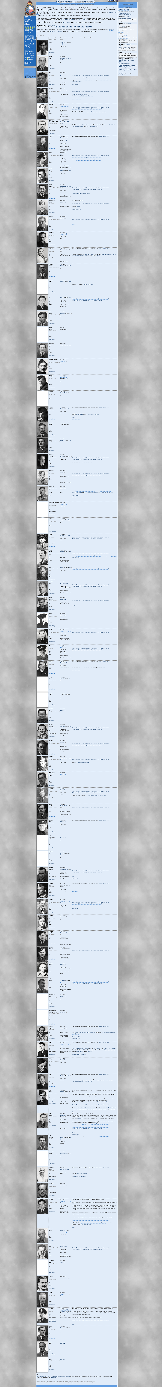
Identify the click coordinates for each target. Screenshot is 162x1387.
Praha (61, 710)
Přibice (61, 297)
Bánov (61, 154)
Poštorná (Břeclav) (64, 345)
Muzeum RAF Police (123, 9)
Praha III (62, 218)
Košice (61, 361)
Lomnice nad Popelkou (65, 932)
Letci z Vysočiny (28, 32)
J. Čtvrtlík (97, 1123)
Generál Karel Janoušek (107, 492)
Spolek (26, 18)
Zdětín (61, 948)
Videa (26, 23)
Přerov (61, 488)
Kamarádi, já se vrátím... (90, 1107)
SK (64, 90)
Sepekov (62, 853)
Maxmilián (123, 37)
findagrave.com (75, 1134)
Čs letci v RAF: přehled (30, 27)
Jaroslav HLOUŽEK (29, 51)
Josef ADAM (27, 45)
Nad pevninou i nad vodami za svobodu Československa (88, 159)
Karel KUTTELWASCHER (29, 53)
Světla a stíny (80, 413)
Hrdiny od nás (66, 22)
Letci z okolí (27, 31)
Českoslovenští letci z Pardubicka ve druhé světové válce (93, 1222)
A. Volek (88, 1101)
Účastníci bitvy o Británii (30, 39)
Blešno (61, 249)
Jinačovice (62, 726)
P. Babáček (106, 1123)
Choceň (62, 1185)
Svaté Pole (62, 980)
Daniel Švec (121, 60)
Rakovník (62, 233)
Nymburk (62, 662)
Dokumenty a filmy (29, 59)
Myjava (61, 90)
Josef (121, 26)
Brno (61, 789)
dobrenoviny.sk (79, 98)
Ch (68, 27)
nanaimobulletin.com (76, 209)
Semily (61, 472)
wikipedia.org (75, 193)
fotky (79, 1036)
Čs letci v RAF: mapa (29, 28)
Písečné (62, 1091)
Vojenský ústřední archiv (64, 1376)
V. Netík (84, 1123)
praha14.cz (83, 1054)
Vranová (62, 1293)
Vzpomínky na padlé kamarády (82, 1048)
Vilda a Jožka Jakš (88, 80)
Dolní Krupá (63, 1115)
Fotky (73, 876)
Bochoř (61, 440)
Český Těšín (63, 583)
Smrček (62, 265)
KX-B (133, 66)
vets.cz (110, 1217)
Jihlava (61, 615)
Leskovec (62, 1327)
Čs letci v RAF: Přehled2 (67, 19)
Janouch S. (74, 413)
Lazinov (62, 456)
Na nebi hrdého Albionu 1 (93, 414)
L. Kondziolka (106, 1101)
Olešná (61, 631)
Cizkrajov (62, 519)
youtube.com (81, 193)
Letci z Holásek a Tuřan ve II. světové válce (96, 111)
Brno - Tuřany (63, 105)
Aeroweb (128, 73)
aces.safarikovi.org (76, 670)
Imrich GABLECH (29, 49)
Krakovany (62, 901)
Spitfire (26, 61)
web (122, 21)
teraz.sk (73, 98)
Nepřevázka (63, 1230)
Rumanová (62, 313)
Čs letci (27, 24)
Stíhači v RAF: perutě (29, 38)
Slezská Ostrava (63, 1278)
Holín (61, 408)
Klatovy (62, 202)
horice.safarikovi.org (76, 418)
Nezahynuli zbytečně (81, 1109)
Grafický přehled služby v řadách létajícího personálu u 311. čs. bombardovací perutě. (90, 75)
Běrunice (62, 1137)
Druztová (62, 1075)
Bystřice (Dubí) (63, 805)
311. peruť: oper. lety (29, 43)
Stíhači (98, 255)
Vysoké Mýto (63, 392)
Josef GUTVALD (28, 50)
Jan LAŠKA (27, 54)
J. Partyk (93, 1123)
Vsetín (61, 646)
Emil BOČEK (27, 46)
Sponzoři (27, 65)
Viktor (121, 31)
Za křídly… (78, 206)
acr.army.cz (111, 29)
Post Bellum (125, 71)
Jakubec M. (74, 94)
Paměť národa (132, 71)
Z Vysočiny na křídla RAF (106, 1107)
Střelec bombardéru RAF (83, 762)
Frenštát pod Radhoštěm (65, 186)
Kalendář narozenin (29, 30)
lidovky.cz (74, 605)
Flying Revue (121, 73)
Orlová (61, 1262)
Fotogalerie (28, 20)
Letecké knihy (28, 58)
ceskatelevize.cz (75, 84)
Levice (61, 1012)
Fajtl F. (73, 1048)
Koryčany (126, 40)
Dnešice (62, 1044)
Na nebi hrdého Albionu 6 (110, 1048)
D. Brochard (100, 1101)
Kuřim (61, 742)
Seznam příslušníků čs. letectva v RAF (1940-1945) (47, 1376)
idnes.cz (74, 496)
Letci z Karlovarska (29, 35)
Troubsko (62, 535)
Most (61, 1359)
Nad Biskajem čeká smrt (104, 80)
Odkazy (26, 63)
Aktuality (27, 16)
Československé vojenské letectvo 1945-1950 (85, 490)
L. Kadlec (80, 1118)
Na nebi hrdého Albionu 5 (93, 126)
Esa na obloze (79, 414)
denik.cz (74, 1038)
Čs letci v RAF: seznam (30, 26)
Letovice (62, 503)
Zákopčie (62, 678)
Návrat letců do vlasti (29, 44)
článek (77, 495)
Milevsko (62, 1028)
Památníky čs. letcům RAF (125, 14)
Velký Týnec (63, 42)
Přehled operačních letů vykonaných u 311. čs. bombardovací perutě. (87, 77)
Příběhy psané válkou (88, 254)
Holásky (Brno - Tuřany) (65, 121)
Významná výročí (29, 29)
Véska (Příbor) (63, 376)
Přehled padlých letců (29, 40)
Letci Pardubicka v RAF (86, 1224)
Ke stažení (27, 62)
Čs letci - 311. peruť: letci (124, 47)
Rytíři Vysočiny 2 (111, 1109)
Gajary (61, 170)
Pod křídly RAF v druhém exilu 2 (86, 95)
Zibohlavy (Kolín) (64, 1169)
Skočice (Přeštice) (64, 1153)
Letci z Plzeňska (28, 34)
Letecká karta (52, 52)
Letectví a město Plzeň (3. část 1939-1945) (82, 1081)
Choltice (125, 29)
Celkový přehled (51, 25)
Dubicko (62, 567)
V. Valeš (101, 1123)
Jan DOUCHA (28, 47)
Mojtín (61, 281)
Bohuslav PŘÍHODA (29, 55)
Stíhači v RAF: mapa (29, 37)
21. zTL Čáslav (125, 68)
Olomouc (62, 1246)
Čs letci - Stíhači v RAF (103, 136)
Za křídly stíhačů (79, 1051)
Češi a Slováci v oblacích (81, 1173)
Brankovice (62, 758)
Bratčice (62, 74)
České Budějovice (64, 869)
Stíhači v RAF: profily (29, 36)
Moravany (62, 1200)
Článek (73, 223)
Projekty (27, 19)
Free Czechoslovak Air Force (125, 13)
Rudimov (62, 551)
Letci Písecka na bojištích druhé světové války (85, 1032)
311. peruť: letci (28, 41)
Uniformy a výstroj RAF (30, 57)
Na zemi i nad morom (82, 94)
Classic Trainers (127, 66)
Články (26, 22)
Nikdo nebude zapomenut (109, 1049)
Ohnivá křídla (92, 1049)
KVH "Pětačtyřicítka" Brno (124, 64)
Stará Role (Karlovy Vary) (65, 58)
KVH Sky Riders (122, 63)
